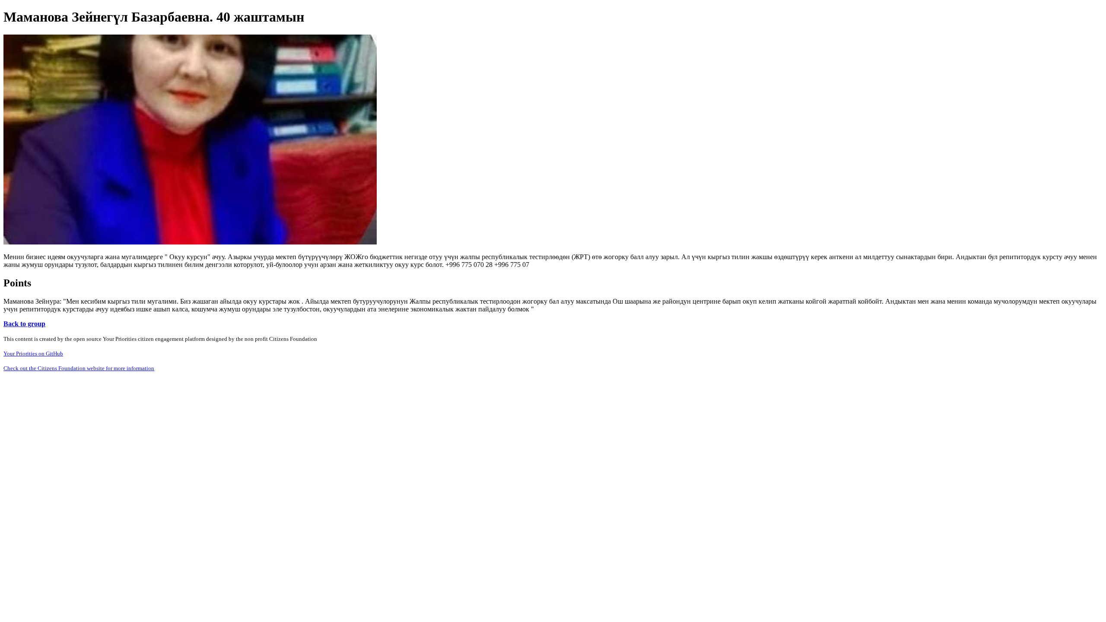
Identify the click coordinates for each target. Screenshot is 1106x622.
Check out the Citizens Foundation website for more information (78, 368)
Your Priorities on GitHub (33, 353)
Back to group (24, 323)
